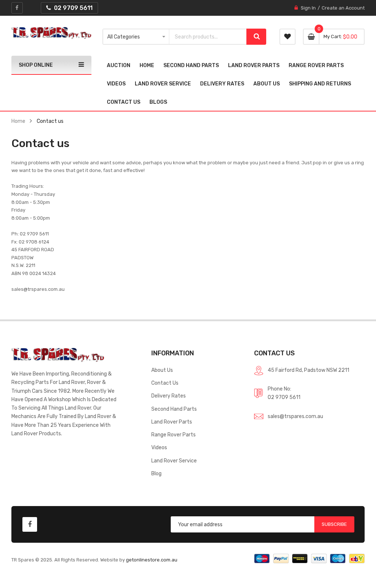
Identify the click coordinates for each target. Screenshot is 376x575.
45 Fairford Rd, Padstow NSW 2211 (308, 370)
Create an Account (343, 8)
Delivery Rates (168, 396)
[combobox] (207, 36)
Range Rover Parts (173, 434)
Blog (156, 473)
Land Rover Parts (171, 422)
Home (18, 121)
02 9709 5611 (284, 397)
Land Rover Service (174, 461)
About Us (162, 370)
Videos (159, 447)
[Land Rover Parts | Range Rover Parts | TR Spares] (51, 33)
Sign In (308, 8)
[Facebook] (17, 8)
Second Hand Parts (174, 409)
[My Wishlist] (287, 37)
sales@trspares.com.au (295, 416)
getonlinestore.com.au (151, 560)
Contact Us (164, 383)
